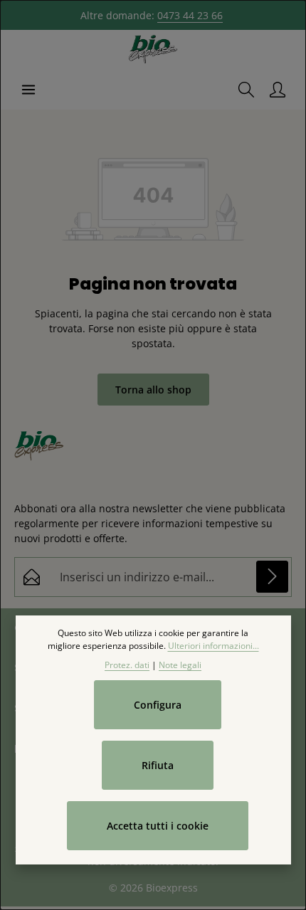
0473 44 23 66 (190, 15)
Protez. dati (127, 665)
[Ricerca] (246, 89)
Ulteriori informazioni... (213, 646)
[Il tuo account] (277, 89)
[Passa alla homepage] (153, 50)
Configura (157, 704)
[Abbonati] (272, 577)
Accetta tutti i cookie (158, 825)
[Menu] (28, 89)
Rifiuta (158, 765)
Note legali (180, 665)
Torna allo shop (153, 389)
